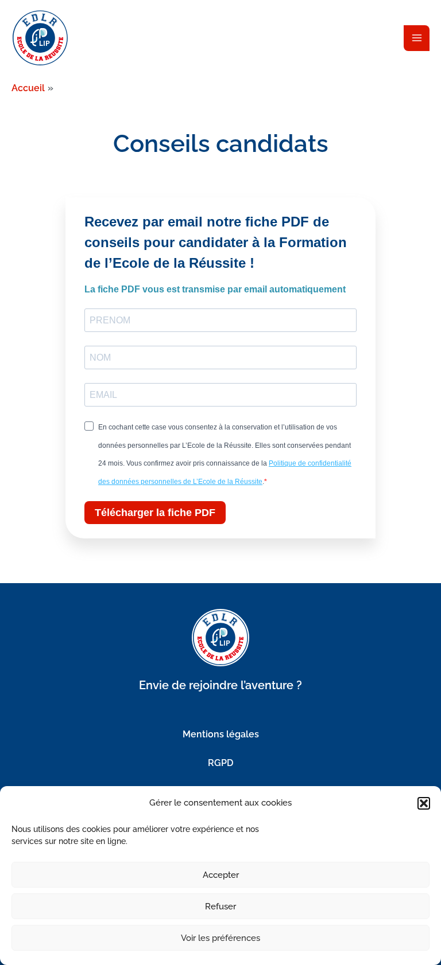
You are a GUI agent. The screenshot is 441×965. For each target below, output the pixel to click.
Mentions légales (221, 734)
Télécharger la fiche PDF (155, 512)
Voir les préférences (220, 938)
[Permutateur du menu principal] (417, 38)
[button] (424, 803)
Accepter (221, 875)
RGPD (220, 762)
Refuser (220, 906)
